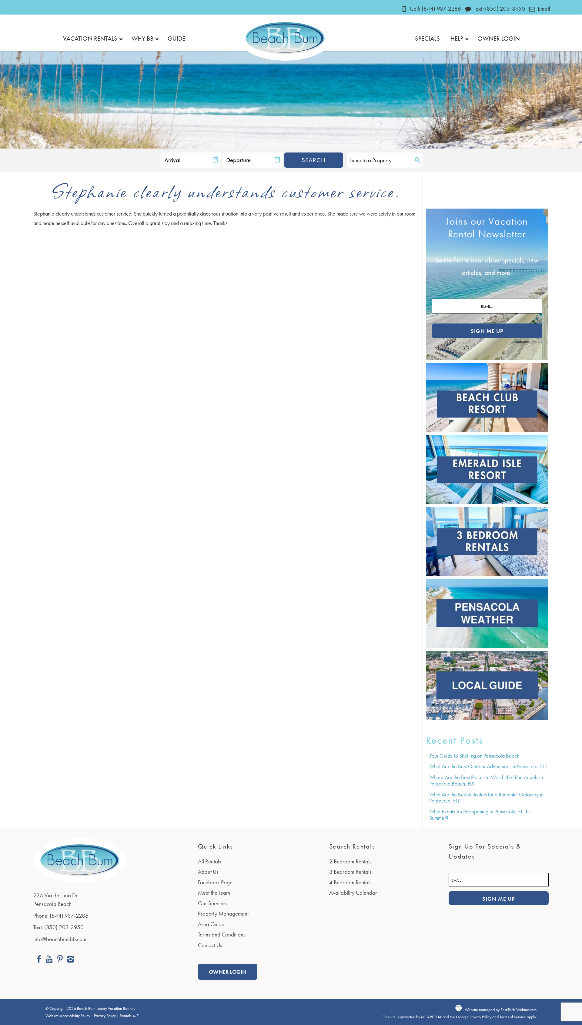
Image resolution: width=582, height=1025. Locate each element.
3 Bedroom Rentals (350, 872)
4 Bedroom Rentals (350, 882)
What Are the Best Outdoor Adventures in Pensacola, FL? (488, 766)
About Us (208, 872)
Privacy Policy (105, 1015)
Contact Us (210, 945)
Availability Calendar (353, 892)
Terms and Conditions (222, 934)
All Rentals (209, 861)
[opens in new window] (38, 959)
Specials (427, 38)
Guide (176, 38)
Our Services (212, 903)
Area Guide (211, 924)
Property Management (223, 913)
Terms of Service (513, 1017)
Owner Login (498, 38)
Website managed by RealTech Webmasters (501, 1009)
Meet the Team (214, 892)
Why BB (142, 38)
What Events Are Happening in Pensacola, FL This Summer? (480, 814)
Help (456, 38)
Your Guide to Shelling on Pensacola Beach (474, 755)
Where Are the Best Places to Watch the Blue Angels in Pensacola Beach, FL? (486, 780)
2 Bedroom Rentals (350, 861)
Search (314, 160)
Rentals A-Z (129, 1015)
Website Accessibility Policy (67, 1015)
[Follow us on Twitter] (60, 959)
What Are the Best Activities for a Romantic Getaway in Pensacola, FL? (486, 797)
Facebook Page (215, 882)
